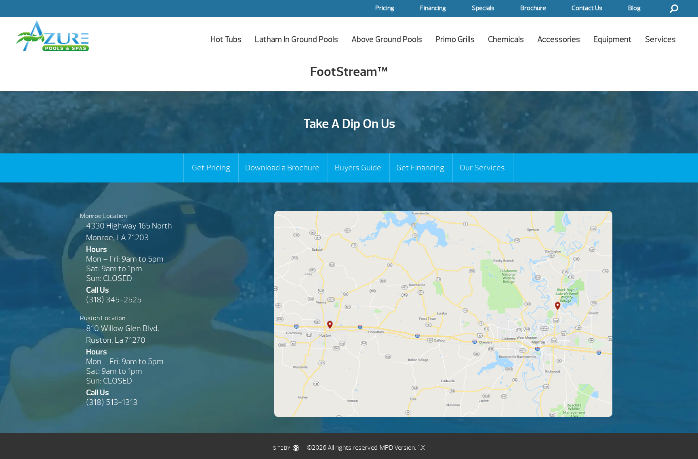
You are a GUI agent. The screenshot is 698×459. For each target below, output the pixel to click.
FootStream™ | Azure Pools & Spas (52, 35)
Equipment (612, 39)
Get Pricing (211, 168)
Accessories (558, 39)
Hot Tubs (226, 39)
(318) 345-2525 (113, 300)
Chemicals (506, 39)
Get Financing (420, 168)
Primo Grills (455, 39)
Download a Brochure (282, 168)
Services (660, 39)
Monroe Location (103, 216)
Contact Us (587, 8)
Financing (433, 8)
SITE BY (282, 448)
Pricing (384, 8)
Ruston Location (102, 318)
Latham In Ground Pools (296, 39)
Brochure (533, 8)
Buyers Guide (358, 168)
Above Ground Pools (386, 39)
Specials (483, 8)
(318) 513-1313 (111, 402)
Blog (634, 8)
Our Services (482, 168)
